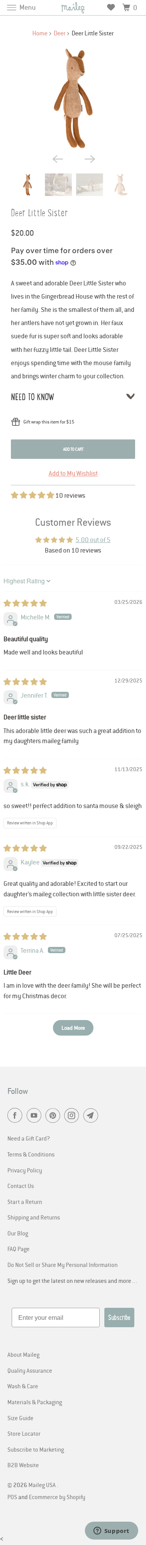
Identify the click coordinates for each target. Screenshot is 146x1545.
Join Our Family (36, 1524)
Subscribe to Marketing (35, 1449)
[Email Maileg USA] (92, 1116)
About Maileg (23, 1354)
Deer (59, 33)
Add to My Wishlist (73, 473)
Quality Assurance (29, 1370)
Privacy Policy (24, 1170)
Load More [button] (73, 1027)
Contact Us (20, 1186)
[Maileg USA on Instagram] (73, 1116)
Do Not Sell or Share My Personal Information (62, 1265)
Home (39, 33)
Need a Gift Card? (28, 1138)
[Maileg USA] (73, 7)
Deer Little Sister (39, 213)
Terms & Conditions (31, 1154)
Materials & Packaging (34, 1402)
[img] (25, 603)
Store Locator (23, 1433)
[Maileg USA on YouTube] (35, 1116)
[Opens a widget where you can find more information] (111, 1531)
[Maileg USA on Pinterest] (54, 1116)
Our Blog (17, 1233)
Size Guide (20, 1418)
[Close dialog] (138, 1459)
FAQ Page (18, 1249)
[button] (33, 495)
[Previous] (56, 158)
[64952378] (73, 98)
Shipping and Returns (33, 1217)
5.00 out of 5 (93, 539)
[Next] (89, 158)
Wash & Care (22, 1386)
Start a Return (24, 1202)
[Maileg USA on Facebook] (16, 1116)
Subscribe (119, 1317)
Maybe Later (36, 1535)
